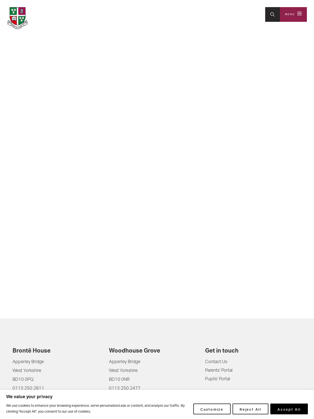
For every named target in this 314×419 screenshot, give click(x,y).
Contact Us (216, 362)
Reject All (250, 409)
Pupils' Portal (217, 379)
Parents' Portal (219, 370)
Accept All (289, 409)
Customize (211, 409)
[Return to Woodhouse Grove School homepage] (39, 18)
